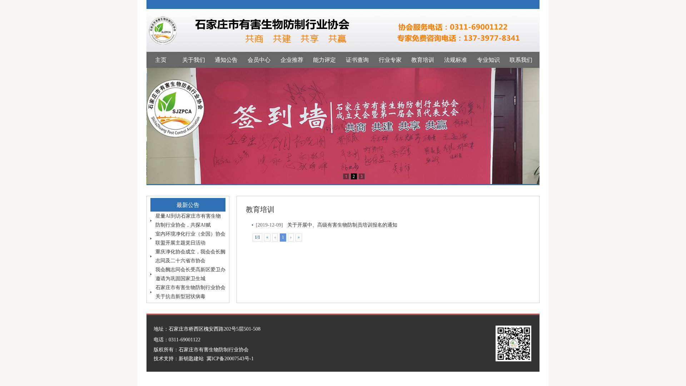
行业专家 (390, 60)
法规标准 (455, 60)
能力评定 (324, 60)
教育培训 (422, 60)
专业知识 (488, 60)
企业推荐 (291, 60)
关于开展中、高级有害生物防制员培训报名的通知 (342, 225)
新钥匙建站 (191, 358)
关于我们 (193, 60)
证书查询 (357, 60)
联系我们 (520, 60)
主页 (160, 60)
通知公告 (226, 60)
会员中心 (259, 60)
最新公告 (188, 205)
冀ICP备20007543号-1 (230, 358)
